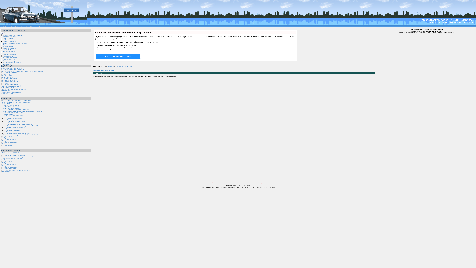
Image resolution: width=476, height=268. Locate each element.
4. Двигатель (6, 74)
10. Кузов (5, 83)
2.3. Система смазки (9, 129)
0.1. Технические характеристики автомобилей (17, 100)
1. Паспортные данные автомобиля (13, 155)
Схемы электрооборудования (11, 92)
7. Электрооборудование (10, 142)
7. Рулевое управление (9, 78)
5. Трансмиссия (7, 75)
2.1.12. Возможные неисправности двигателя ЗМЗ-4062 (20, 126)
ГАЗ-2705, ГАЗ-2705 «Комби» (10, 152)
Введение (4, 154)
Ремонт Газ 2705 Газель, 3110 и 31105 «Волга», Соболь (20, 26)
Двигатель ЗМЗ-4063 (9, 36)
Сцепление (6, 45)
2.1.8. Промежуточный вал (11, 120)
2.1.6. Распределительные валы (13, 112)
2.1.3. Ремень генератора (11, 108)
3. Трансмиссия (7, 136)
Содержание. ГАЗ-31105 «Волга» (11, 68)
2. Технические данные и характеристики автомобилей (18, 157)
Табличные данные (7, 93)
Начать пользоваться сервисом (118, 56)
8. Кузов (4, 144)
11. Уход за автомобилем (10, 84)
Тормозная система (9, 56)
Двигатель (110, 66)
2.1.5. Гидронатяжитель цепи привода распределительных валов (23, 111)
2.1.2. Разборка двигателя (11, 106)
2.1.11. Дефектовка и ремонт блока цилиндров (17, 124)
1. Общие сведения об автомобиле (13, 69)
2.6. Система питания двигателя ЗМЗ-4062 (16, 133)
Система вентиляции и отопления (13, 61)
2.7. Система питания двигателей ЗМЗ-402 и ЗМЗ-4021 (20, 135)
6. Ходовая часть (7, 77)
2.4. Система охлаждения (11, 130)
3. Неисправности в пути (10, 72)
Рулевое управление (9, 54)
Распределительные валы (124, 66)
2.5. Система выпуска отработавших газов (16, 132)
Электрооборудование (10, 57)
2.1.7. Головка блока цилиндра (12, 118)
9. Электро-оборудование (10, 81)
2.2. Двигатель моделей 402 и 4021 (14, 127)
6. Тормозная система (9, 141)
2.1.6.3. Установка (9, 117)
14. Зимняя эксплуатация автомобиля (14, 89)
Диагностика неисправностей (12, 62)
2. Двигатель (6, 103)
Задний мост (7, 49)
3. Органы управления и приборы (11, 158)
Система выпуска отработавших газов (15, 43)
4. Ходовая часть (7, 138)
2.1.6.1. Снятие (8, 114)
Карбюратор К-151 (8, 40)
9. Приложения (7, 145)
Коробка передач (8, 46)
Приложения (7, 64)
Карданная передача (9, 48)
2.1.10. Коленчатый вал (10, 123)
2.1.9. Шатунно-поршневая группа (14, 121)
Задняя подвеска (8, 53)
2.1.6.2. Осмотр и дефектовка (13, 115)
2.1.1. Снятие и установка (11, 105)
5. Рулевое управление (9, 139)
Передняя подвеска (9, 51)
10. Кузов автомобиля (9, 168)
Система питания (8, 38)
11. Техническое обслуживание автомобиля (16, 170)
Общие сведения (9, 33)
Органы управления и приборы (12, 35)
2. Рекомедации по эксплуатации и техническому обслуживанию (22, 71)
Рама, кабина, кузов (9, 59)
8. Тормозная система (9, 80)
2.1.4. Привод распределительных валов (16, 109)
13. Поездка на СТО (8, 87)
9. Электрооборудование (10, 167)
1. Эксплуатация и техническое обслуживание (17, 102)
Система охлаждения (9, 41)
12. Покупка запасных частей (11, 86)
